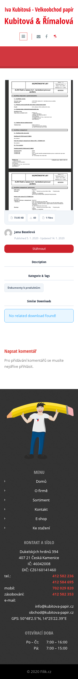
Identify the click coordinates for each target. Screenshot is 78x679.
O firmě (41, 490)
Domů (41, 481)
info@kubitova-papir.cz (54, 606)
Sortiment (41, 499)
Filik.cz (45, 671)
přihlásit (25, 366)
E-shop (41, 518)
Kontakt (41, 509)
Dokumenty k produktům (24, 288)
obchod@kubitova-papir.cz (51, 612)
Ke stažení (41, 527)
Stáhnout (39, 249)
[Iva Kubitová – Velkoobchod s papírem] (39, 23)
